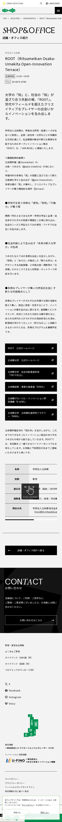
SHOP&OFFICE (29, 18)
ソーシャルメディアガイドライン (19, 787)
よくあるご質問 (12, 651)
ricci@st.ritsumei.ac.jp (48, 511)
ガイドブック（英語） (15, 663)
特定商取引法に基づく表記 (17, 791)
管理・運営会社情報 (14, 645)
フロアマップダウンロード (17, 669)
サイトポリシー (12, 779)
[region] (31, 492)
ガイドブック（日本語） (16, 657)
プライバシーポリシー (15, 783)
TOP (5, 18)
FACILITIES (15, 18)
